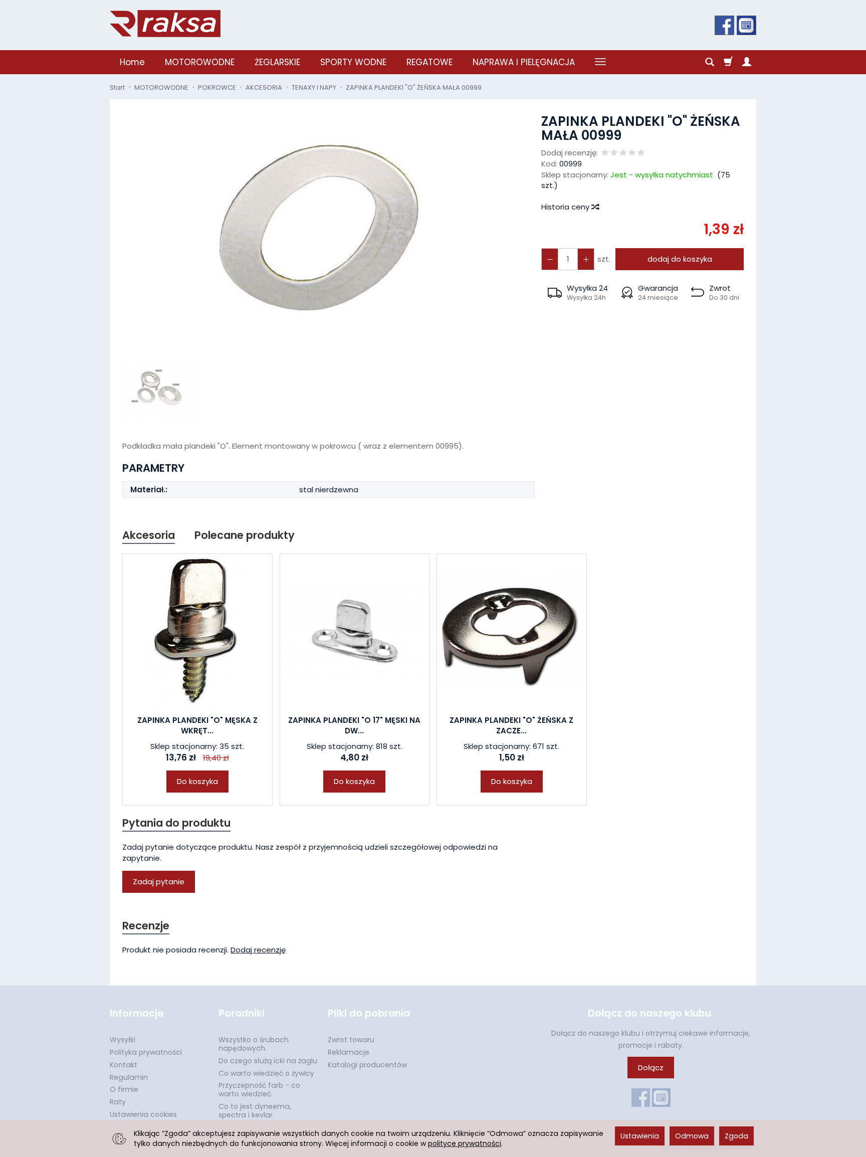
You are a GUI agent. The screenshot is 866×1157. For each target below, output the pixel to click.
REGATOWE (429, 62)
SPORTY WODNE (353, 62)
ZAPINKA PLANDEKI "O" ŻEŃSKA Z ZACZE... (511, 725)
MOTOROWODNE (200, 62)
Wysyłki (122, 1040)
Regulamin (129, 1077)
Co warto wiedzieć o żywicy (266, 1073)
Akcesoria (148, 535)
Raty (118, 1102)
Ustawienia (639, 1136)
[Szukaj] (709, 62)
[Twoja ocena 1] (604, 153)
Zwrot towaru (351, 1040)
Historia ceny (566, 207)
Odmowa (692, 1136)
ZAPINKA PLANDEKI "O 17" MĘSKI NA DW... (354, 725)
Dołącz (651, 1067)
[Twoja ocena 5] (640, 153)
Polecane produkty (244, 535)
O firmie (124, 1089)
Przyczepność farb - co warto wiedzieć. (259, 1089)
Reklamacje (348, 1052)
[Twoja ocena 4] (631, 153)
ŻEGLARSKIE (277, 62)
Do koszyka (197, 781)
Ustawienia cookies (143, 1114)
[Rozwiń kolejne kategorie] (600, 62)
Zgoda (736, 1136)
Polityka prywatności (146, 1052)
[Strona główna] (165, 23)
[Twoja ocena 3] (622, 153)
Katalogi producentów (367, 1065)
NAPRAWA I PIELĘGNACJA (524, 62)
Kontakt (123, 1065)
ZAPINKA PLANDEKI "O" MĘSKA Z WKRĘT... (197, 725)
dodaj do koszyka (679, 259)
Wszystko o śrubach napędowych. (254, 1044)
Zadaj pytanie (158, 881)
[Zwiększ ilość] (549, 259)
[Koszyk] (728, 62)
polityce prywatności (464, 1143)
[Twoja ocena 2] (613, 153)
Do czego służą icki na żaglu (268, 1061)
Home (132, 62)
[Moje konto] (746, 62)
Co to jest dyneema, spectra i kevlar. (255, 1110)
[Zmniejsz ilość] (585, 259)
